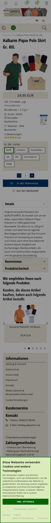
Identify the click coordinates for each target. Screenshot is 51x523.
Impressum (43, 518)
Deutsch (6, 515)
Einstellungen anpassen (25, 509)
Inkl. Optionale (25, 501)
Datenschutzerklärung (23, 518)
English (17, 515)
